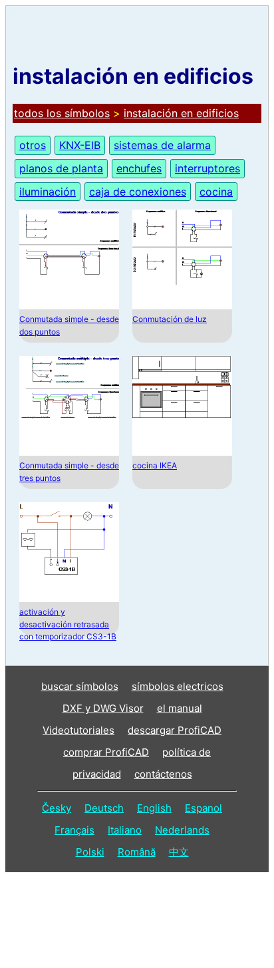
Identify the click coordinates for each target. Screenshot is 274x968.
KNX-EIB (79, 145)
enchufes (139, 168)
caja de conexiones (137, 191)
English (154, 808)
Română (137, 852)
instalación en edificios (181, 113)
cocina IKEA (154, 465)
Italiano (125, 830)
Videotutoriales (78, 730)
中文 (179, 852)
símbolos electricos (177, 686)
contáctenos (163, 774)
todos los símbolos (62, 113)
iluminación (47, 191)
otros (32, 145)
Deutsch (104, 808)
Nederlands (182, 830)
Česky (56, 808)
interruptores (207, 168)
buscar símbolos (79, 686)
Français (74, 830)
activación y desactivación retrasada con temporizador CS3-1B (67, 624)
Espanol (203, 808)
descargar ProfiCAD (174, 730)
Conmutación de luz (169, 319)
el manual (179, 708)
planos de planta (61, 168)
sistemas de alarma (162, 145)
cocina (216, 191)
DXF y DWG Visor (103, 708)
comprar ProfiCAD (106, 752)
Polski (90, 852)
